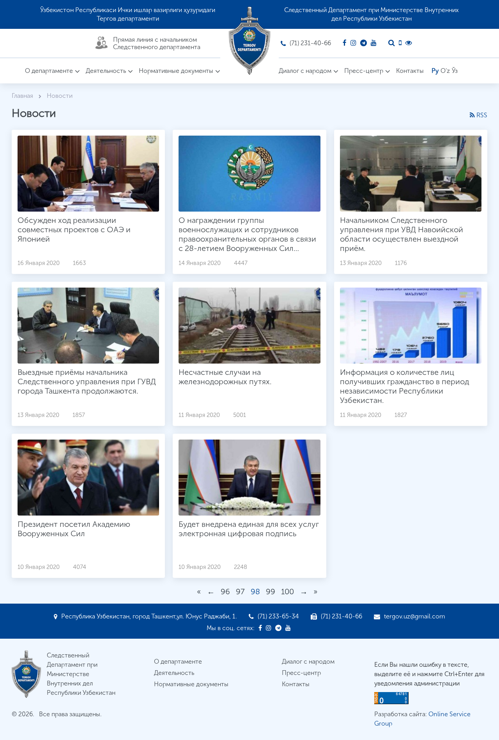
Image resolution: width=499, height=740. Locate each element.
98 (255, 591)
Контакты (410, 70)
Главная (23, 95)
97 (240, 591)
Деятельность (106, 70)
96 (225, 591)
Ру (435, 70)
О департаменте (49, 70)
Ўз (455, 70)
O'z (445, 70)
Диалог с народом (305, 70)
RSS (481, 115)
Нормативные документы (176, 70)
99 (270, 591)
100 (287, 591)
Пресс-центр (363, 70)
